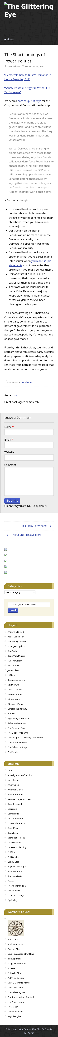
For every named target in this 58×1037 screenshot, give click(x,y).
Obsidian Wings (15, 703)
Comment (10, 465)
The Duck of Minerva (18, 732)
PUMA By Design (16, 977)
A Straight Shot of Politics (20, 775)
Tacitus (11, 881)
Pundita (11, 713)
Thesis (48, 1029)
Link (15, 395)
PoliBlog (11, 852)
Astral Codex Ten (16, 636)
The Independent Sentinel (21, 997)
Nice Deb (12, 968)
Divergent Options (16, 646)
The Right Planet (16, 1011)
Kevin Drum (13, 684)
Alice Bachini (13, 780)
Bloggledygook (15, 804)
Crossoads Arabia (16, 823)
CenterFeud (13, 813)
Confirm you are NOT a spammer (26, 506)
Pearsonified (30, 1029)
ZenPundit (13, 752)
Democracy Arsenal (17, 641)
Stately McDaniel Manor (19, 982)
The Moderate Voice (17, 742)
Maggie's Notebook (17, 963)
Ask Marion (13, 939)
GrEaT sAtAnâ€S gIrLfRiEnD (21, 953)
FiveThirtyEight (15, 660)
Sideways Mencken (17, 723)
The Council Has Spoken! (26, 535)
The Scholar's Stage (17, 747)
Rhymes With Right (17, 866)
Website (9, 452)
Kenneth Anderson (17, 679)
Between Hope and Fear (19, 799)
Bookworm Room (16, 944)
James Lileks (13, 670)
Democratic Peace (16, 837)
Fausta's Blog (14, 949)
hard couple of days (29, 101)
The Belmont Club (16, 728)
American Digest (15, 789)
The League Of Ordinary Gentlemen (25, 737)
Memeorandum (15, 694)
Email (8, 439)
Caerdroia (12, 808)
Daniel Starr (13, 828)
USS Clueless (14, 890)
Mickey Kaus (14, 699)
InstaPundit (13, 665)
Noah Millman (14, 842)
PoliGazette (13, 856)
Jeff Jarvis (12, 675)
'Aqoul (11, 770)
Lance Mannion (15, 689)
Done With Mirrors (16, 655)
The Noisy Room (16, 1001)
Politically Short (15, 973)
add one (27, 382)
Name (9, 427)
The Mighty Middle (17, 885)
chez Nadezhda (15, 818)
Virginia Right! (14, 1016)
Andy (7, 395)
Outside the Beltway (17, 708)
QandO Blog (13, 861)
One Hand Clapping (17, 847)
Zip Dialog (12, 900)
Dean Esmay (13, 832)
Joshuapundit (14, 958)
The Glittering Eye (16, 992)
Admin (29, 1032)
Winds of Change (16, 895)
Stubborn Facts (15, 876)
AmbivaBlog (13, 784)
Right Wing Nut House (18, 718)
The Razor (13, 1006)
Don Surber (13, 651)
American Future (15, 794)
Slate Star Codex (16, 871)
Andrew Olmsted (16, 631)
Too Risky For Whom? (34, 526)
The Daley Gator (16, 987)
